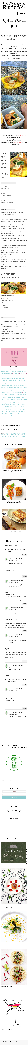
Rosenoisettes (18, 409)
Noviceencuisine (12, 380)
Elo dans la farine (15, 375)
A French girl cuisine (18, 403)
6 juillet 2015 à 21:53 (9, 649)
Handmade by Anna (7, 385)
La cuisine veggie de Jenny (14, 389)
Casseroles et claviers (15, 371)
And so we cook (5, 369)
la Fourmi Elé (8, 698)
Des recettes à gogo (7, 373)
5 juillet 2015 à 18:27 (9, 547)
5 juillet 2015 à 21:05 (13, 560)
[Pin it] (16, 429)
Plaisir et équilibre (11, 399)
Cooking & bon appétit (16, 392)
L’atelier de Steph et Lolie (10, 406)
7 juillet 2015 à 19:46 (9, 677)
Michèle (7, 675)
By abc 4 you (17, 378)
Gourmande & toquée (10, 383)
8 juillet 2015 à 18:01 (9, 700)
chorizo (11, 434)
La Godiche (7, 401)
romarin (18, 436)
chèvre (6, 434)
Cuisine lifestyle (10, 409)
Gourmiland (23, 373)
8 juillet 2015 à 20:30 (13, 714)
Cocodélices (16, 373)
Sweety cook (18, 413)
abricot (7, 433)
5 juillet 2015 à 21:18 (9, 570)
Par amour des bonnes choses (14, 387)
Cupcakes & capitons (14, 408)
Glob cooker (6, 375)
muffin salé (4, 436)
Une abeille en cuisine (10, 394)
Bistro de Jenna (5, 371)
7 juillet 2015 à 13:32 (13, 667)
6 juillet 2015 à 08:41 (9, 594)
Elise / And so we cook (11, 545)
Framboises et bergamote (14, 397)
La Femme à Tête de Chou (14, 5)
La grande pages (21, 383)
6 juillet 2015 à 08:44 (9, 621)
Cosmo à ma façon (6, 1029)
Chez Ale (4, 397)
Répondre (24, 554)
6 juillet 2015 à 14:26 (13, 636)
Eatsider (24, 371)
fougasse (22, 434)
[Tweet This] (8, 429)
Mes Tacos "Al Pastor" (6, 986)
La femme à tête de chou (16, 390)
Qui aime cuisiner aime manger (18, 369)
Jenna (6, 592)
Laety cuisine (13, 396)
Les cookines (15, 401)
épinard (17, 434)
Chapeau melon (22, 396)
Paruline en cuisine (21, 394)
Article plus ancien (18, 747)
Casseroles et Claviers (11, 619)
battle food (14, 433)
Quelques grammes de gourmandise (16, 376)
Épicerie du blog (15, 1043)
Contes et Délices (12, 411)
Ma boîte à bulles (9, 413)
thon (23, 436)
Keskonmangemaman (7, 378)
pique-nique (11, 436)
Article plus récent (9, 745)
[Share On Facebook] (11, 429)
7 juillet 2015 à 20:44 (13, 690)
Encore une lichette (13, 382)
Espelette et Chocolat (15, 415)
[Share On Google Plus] (14, 429)
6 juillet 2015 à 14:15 (13, 582)
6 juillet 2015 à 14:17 (13, 609)
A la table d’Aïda (5, 396)
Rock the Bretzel (21, 404)
